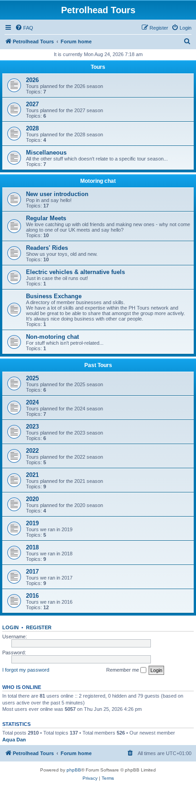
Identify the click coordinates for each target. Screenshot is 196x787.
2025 (32, 378)
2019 (32, 523)
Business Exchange (54, 296)
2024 (32, 402)
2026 (32, 80)
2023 (32, 426)
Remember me (123, 670)
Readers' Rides (47, 247)
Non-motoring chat (52, 336)
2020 (32, 499)
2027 (32, 104)
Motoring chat (98, 181)
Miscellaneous (46, 152)
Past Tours (98, 365)
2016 (32, 595)
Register (39, 627)
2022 (32, 450)
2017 (32, 571)
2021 (32, 474)
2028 (32, 128)
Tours (98, 67)
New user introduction (57, 194)
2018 (32, 547)
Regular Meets (46, 218)
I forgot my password (25, 670)
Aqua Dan (14, 739)
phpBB (74, 769)
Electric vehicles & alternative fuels (75, 272)
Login (10, 627)
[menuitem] (24, 27)
